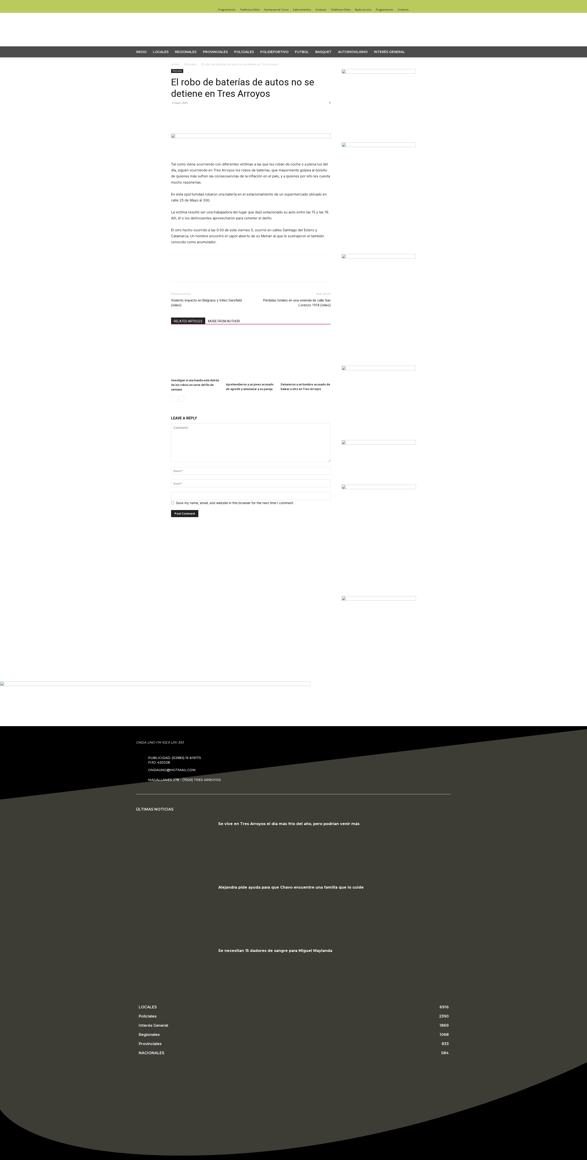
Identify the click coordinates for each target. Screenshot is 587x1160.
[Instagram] (404, 3)
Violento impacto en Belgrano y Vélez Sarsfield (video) (206, 302)
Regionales (186, 52)
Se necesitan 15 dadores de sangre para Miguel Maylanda (275, 950)
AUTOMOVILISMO (353, 52)
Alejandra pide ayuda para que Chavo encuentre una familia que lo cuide (291, 887)
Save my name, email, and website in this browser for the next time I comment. (235, 503)
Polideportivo (274, 52)
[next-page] (181, 399)
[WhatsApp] (207, 121)
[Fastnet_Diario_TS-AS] (379, 599)
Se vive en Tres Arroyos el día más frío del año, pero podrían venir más (289, 824)
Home (175, 64)
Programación (226, 9)
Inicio (141, 52)
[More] (218, 121)
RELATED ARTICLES (188, 321)
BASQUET (323, 52)
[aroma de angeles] (379, 72)
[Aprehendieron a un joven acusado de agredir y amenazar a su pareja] (251, 356)
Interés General (389, 52)
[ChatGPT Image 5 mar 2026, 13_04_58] (379, 369)
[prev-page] (174, 399)
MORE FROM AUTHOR (224, 321)
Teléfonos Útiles (250, 9)
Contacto (320, 9)
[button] (448, 52)
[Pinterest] (196, 121)
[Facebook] (397, 3)
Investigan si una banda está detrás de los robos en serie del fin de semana (195, 385)
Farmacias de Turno (276, 9)
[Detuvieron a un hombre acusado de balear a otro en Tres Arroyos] (306, 356)
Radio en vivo (363, 9)
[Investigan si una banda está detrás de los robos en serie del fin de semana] (196, 353)
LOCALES (161, 52)
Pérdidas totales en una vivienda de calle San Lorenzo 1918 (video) (297, 302)
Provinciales (215, 52)
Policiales (244, 52)
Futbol (302, 52)
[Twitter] (412, 3)
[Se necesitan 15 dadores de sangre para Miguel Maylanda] (175, 975)
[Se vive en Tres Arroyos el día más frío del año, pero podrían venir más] (175, 848)
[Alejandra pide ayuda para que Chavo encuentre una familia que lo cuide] (175, 911)
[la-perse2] (251, 137)
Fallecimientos (302, 9)
